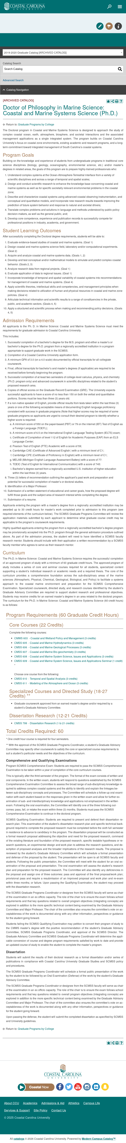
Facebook (60, 1086)
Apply (100, 26)
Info (118, 26)
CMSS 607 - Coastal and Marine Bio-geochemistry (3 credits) (50, 652)
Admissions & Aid (52, 1103)
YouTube (78, 1086)
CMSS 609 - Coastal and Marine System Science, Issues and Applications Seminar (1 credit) (68, 661)
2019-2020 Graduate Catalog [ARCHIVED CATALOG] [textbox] (35, 52)
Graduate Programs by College (36, 124)
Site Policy (40, 1110)
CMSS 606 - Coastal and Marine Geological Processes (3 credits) (52, 647)
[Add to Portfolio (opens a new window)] (108, 101)
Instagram (87, 1086)
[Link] (109, 6)
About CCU (11, 1103)
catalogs (19, 1139)
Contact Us (58, 1110)
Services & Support (17, 1110)
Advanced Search (13, 80)
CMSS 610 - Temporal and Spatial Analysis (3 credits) (45, 678)
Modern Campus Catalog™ (99, 1139)
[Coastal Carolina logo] (24, 6)
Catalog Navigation (17, 90)
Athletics (73, 1103)
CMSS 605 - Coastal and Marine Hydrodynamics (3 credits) (49, 643)
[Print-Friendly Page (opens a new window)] (117, 101)
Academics (30, 1103)
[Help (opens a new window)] (121, 101)
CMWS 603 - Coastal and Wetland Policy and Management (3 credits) (55, 638)
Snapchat (105, 1086)
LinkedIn (96, 1086)
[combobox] (63, 52)
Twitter (69, 1086)
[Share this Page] (112, 101)
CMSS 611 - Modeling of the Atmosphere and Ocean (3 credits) (51, 683)
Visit (109, 26)
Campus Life (91, 1103)
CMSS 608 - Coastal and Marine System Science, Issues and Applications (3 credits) (63, 656)
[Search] (119, 69)
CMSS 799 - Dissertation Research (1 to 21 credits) (44, 723)
